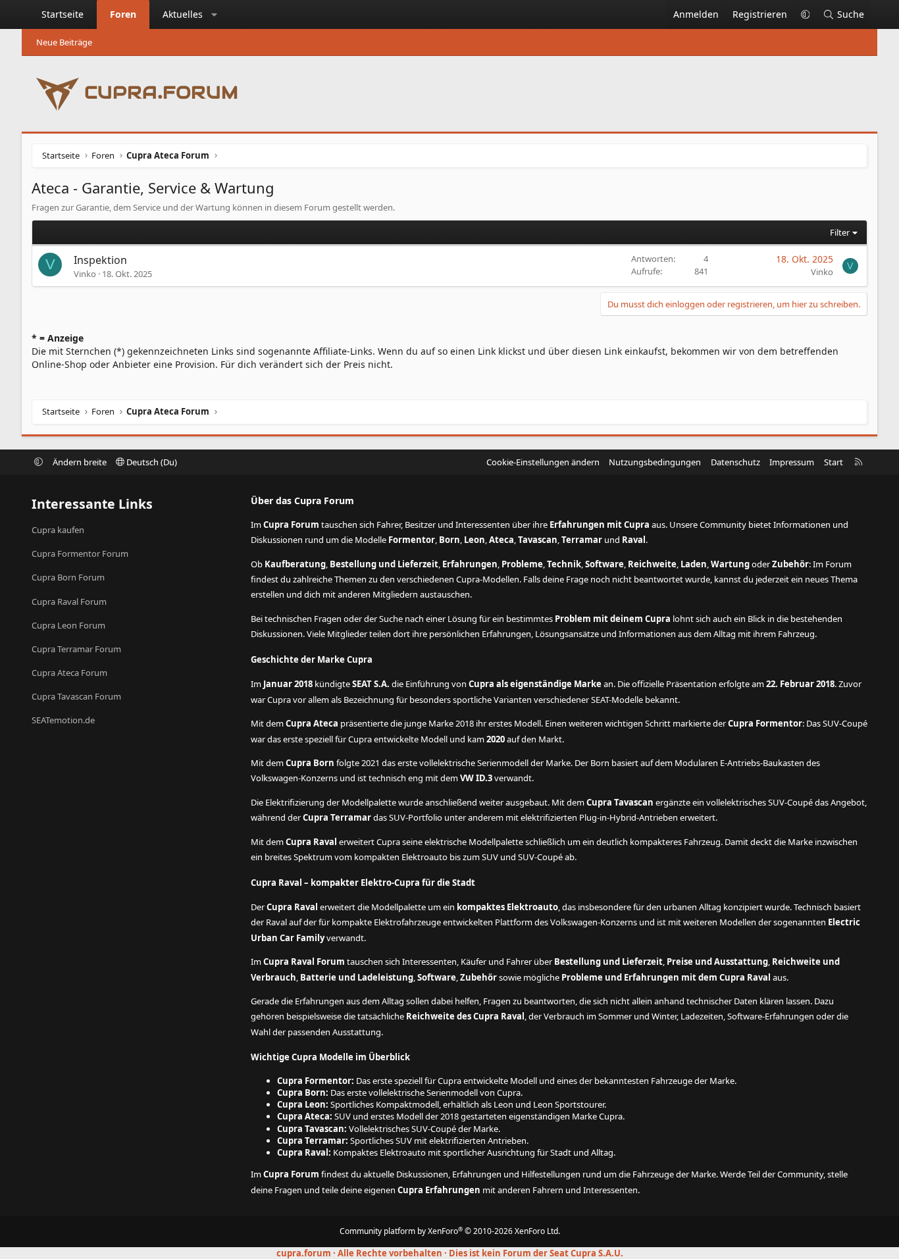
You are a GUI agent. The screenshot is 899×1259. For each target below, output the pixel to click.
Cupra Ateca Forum (69, 673)
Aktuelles (183, 14)
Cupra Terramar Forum (76, 649)
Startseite (62, 14)
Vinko (85, 274)
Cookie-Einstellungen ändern (543, 462)
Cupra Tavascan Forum (76, 696)
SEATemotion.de (63, 720)
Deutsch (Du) (150, 462)
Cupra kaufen (58, 530)
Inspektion (100, 260)
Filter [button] (840, 232)
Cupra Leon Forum (68, 625)
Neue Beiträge (64, 42)
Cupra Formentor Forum (80, 553)
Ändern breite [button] (80, 462)
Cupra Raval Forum (69, 601)
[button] (214, 14)
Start (833, 462)
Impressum (791, 462)
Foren (123, 14)
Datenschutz (735, 462)
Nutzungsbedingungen (655, 462)
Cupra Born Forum (68, 577)
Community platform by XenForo (450, 1231)
